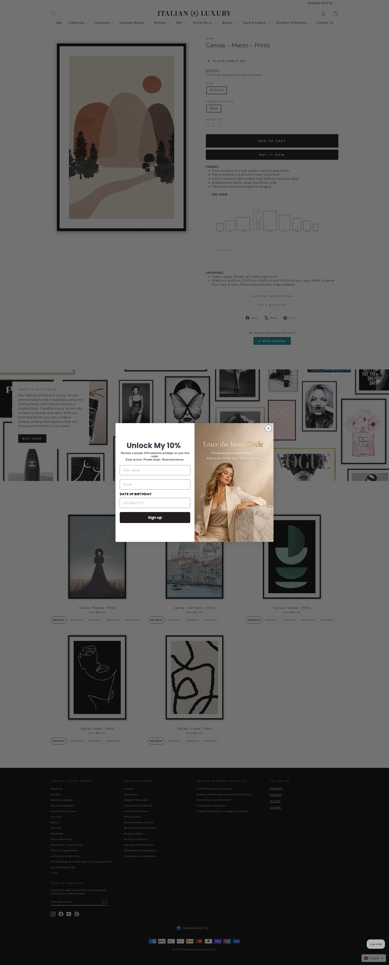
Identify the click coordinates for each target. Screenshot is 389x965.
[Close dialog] (268, 428)
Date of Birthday (136, 494)
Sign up (155, 517)
